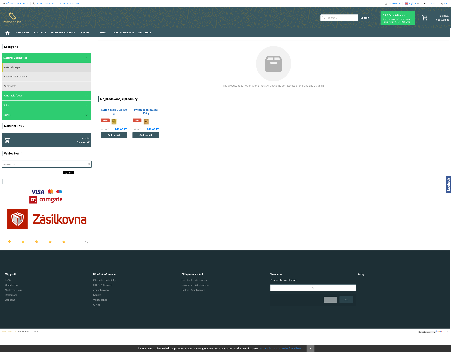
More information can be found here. (281, 348)
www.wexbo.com (24, 331)
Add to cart (114, 134)
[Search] (89, 164)
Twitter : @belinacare (193, 290)
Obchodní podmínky (104, 280)
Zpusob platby (101, 290)
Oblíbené (10, 299)
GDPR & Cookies (102, 285)
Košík (8, 280)
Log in (36, 331)
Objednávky (11, 285)
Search (364, 17)
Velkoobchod (100, 299)
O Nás (96, 304)
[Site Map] (447, 332)
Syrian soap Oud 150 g (114, 111)
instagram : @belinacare (195, 285)
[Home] (12, 18)
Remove (330, 299)
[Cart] (435, 18)
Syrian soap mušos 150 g (146, 111)
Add (346, 299)
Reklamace (11, 294)
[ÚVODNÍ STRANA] (7, 32)
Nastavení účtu (13, 290)
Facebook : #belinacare (194, 280)
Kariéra (97, 294)
